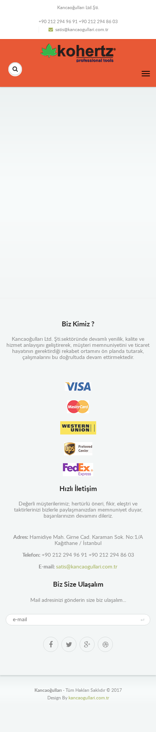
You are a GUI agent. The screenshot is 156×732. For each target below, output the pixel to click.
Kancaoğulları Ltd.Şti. (78, 7)
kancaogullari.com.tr (89, 698)
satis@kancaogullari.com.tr (81, 29)
